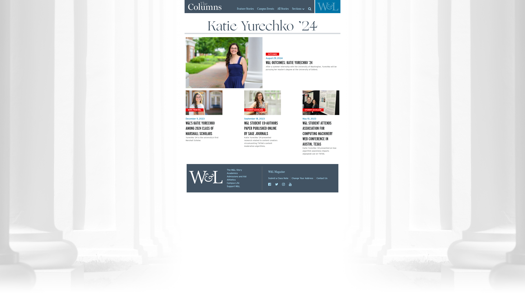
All (283, 9)
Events (265, 9)
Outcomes (272, 54)
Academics (232, 173)
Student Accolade (254, 110)
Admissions (236, 176)
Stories (245, 9)
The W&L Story (234, 170)
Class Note (278, 178)
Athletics (231, 180)
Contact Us (322, 178)
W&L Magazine (276, 172)
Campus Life (233, 183)
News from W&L (194, 110)
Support (233, 186)
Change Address (302, 178)
